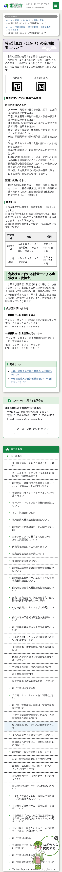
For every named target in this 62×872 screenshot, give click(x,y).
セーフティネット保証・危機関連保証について (33, 504)
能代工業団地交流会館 (23, 688)
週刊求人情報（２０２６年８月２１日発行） (33, 464)
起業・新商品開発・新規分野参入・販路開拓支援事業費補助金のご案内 (33, 599)
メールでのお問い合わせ (31, 428)
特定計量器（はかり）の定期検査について (33, 726)
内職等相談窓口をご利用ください (29, 546)
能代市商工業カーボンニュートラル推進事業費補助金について (33, 579)
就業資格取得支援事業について (28, 553)
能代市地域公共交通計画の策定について (33, 862)
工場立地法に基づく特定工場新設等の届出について (33, 846)
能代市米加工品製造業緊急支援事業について (33, 619)
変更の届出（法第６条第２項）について (33, 681)
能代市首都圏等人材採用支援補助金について (33, 589)
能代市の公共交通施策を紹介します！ (32, 752)
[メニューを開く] (56, 5)
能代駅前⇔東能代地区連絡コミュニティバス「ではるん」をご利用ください (33, 484)
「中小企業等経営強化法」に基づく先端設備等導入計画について (33, 716)
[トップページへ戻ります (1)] (13, 5)
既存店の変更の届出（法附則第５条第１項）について (33, 658)
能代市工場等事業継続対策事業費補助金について (33, 569)
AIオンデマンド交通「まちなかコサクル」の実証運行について (31, 538)
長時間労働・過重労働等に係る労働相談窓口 (33, 648)
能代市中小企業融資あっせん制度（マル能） (33, 528)
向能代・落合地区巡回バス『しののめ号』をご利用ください (32, 767)
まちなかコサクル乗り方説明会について (33, 735)
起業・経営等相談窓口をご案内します (32, 759)
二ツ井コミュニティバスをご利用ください (33, 696)
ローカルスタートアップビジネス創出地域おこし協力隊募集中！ (33, 474)
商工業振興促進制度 (22, 674)
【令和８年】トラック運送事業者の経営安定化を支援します (33, 638)
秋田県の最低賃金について (26, 561)
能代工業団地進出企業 (23, 855)
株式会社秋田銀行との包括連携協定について (33, 787)
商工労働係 (16, 449)
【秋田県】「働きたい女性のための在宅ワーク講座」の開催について (33, 829)
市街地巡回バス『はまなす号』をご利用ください (33, 777)
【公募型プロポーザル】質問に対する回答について (33, 807)
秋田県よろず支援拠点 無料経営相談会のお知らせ (33, 743)
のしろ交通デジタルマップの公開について (33, 609)
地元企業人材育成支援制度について (30, 520)
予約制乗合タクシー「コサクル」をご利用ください (33, 494)
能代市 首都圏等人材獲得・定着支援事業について (33, 706)
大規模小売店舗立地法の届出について (32, 667)
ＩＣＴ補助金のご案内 (23, 513)
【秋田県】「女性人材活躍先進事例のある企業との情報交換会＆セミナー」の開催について (33, 818)
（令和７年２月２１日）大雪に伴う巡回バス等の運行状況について (33, 797)
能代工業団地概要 (21, 838)
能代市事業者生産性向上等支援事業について (33, 628)
